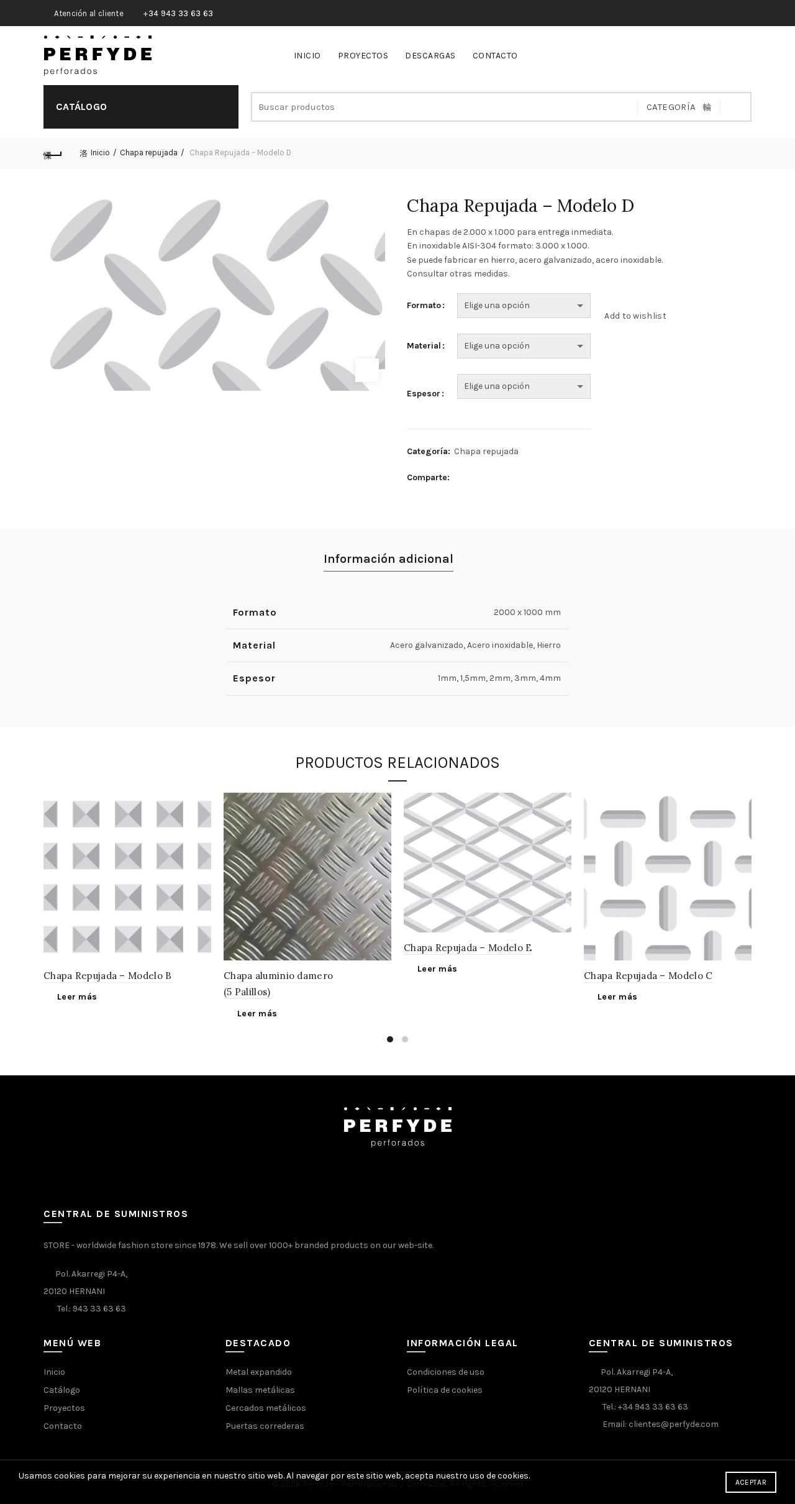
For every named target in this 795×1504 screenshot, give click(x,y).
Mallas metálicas (260, 1390)
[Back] (52, 153)
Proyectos (363, 55)
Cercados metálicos (265, 1408)
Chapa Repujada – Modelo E (468, 948)
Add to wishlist (635, 315)
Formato (424, 305)
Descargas (430, 55)
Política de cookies (445, 1390)
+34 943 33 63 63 (178, 13)
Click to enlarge (367, 370)
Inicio (307, 55)
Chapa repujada (149, 152)
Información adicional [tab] (388, 559)
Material (424, 345)
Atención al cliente (89, 13)
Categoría (671, 106)
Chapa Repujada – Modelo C (648, 976)
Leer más (77, 996)
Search (736, 107)
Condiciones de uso (445, 1372)
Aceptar (750, 1482)
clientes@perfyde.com (674, 1424)
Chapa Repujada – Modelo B (107, 976)
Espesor (423, 393)
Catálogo (61, 1390)
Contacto (495, 55)
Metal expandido (258, 1372)
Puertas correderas (264, 1426)
